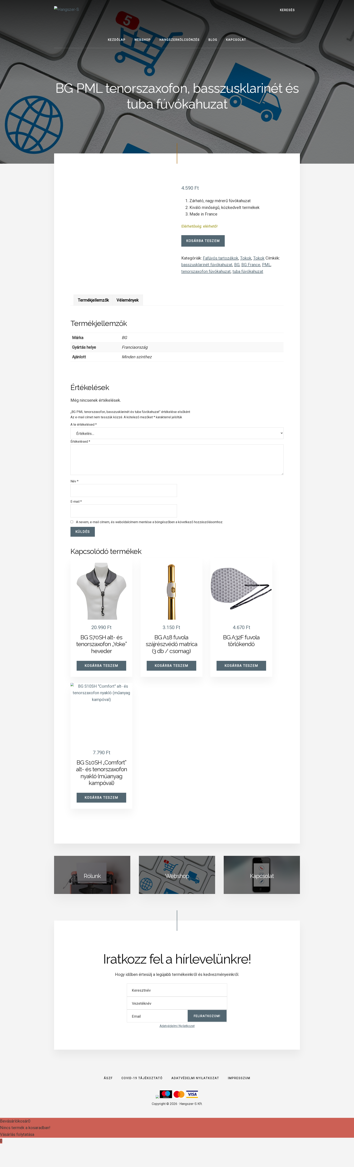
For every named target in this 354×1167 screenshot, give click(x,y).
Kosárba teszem (203, 241)
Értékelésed (80, 441)
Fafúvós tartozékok (220, 258)
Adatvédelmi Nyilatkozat (177, 1026)
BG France (250, 264)
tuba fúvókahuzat (248, 271)
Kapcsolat (262, 876)
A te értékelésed (83, 424)
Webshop (177, 876)
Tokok (245, 258)
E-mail (76, 502)
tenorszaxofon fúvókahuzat (206, 271)
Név (74, 481)
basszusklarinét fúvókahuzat (206, 264)
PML (266, 264)
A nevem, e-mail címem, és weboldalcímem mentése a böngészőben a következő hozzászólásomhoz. (149, 522)
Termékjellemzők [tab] (93, 300)
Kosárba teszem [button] (101, 666)
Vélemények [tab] (128, 300)
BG (236, 264)
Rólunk (92, 876)
